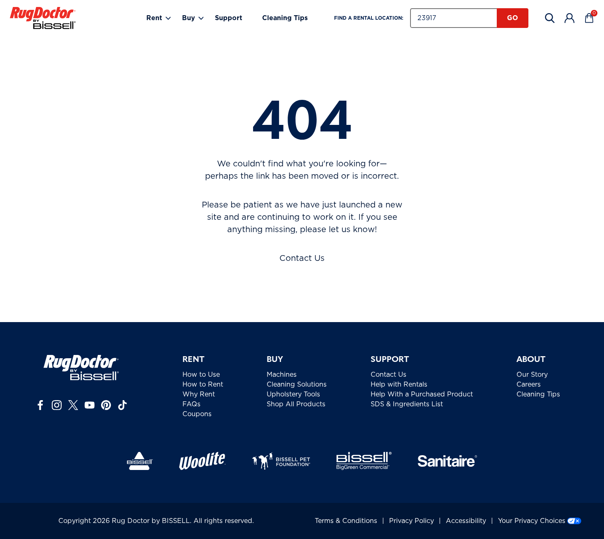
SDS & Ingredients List (407, 404)
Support (228, 18)
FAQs (191, 404)
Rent (154, 18)
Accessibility (466, 521)
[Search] (550, 18)
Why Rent (198, 394)
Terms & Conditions (346, 521)
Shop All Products (296, 404)
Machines (282, 374)
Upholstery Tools (293, 394)
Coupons (197, 414)
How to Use (201, 374)
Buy (188, 18)
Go (512, 18)
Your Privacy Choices (531, 521)
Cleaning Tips (285, 18)
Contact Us (302, 258)
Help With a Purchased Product (422, 394)
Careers (528, 384)
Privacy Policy (411, 521)
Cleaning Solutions (297, 384)
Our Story (532, 374)
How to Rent (202, 384)
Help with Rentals (399, 384)
